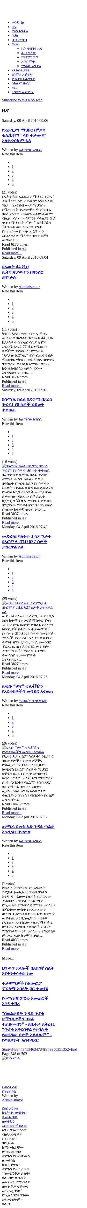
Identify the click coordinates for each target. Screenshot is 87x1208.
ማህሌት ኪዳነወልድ (33, 701)
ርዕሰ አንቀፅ (10, 1108)
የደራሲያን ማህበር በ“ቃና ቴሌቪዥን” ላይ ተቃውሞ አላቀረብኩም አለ (24, 135)
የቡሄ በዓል (9, 1091)
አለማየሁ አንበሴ (30, 150)
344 (19, 1049)
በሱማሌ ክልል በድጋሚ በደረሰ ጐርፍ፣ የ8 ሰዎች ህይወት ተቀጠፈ (27, 404)
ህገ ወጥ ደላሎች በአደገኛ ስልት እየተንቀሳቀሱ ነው (28, 971)
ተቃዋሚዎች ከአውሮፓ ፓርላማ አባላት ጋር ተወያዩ (25, 986)
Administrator (29, 287)
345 (25, 1049)
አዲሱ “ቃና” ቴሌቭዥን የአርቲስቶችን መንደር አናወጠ (27, 688)
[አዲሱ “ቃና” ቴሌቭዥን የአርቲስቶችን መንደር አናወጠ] (29, 752)
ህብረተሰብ (9, 1087)
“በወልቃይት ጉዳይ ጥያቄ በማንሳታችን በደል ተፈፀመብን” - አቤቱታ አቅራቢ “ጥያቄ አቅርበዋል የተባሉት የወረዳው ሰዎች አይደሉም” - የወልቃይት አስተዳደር (28, 1026)
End (74, 1049)
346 (31, 1049)
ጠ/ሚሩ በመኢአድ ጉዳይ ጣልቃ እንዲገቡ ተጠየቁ (28, 829)
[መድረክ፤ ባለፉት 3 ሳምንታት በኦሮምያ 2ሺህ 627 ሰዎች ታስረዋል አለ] (29, 612)
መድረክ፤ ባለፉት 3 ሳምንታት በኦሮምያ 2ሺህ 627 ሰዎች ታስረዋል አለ (26, 541)
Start (5, 1049)
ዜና (24, 249)
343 (14, 1049)
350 (54, 1049)
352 (66, 1049)
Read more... (12, 253)
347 (37, 1049)
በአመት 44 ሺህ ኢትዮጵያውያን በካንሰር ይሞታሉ (22, 272)
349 (48, 1049)
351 (60, 1049)
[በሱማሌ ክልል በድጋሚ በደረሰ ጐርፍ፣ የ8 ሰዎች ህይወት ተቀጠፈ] (29, 470)
